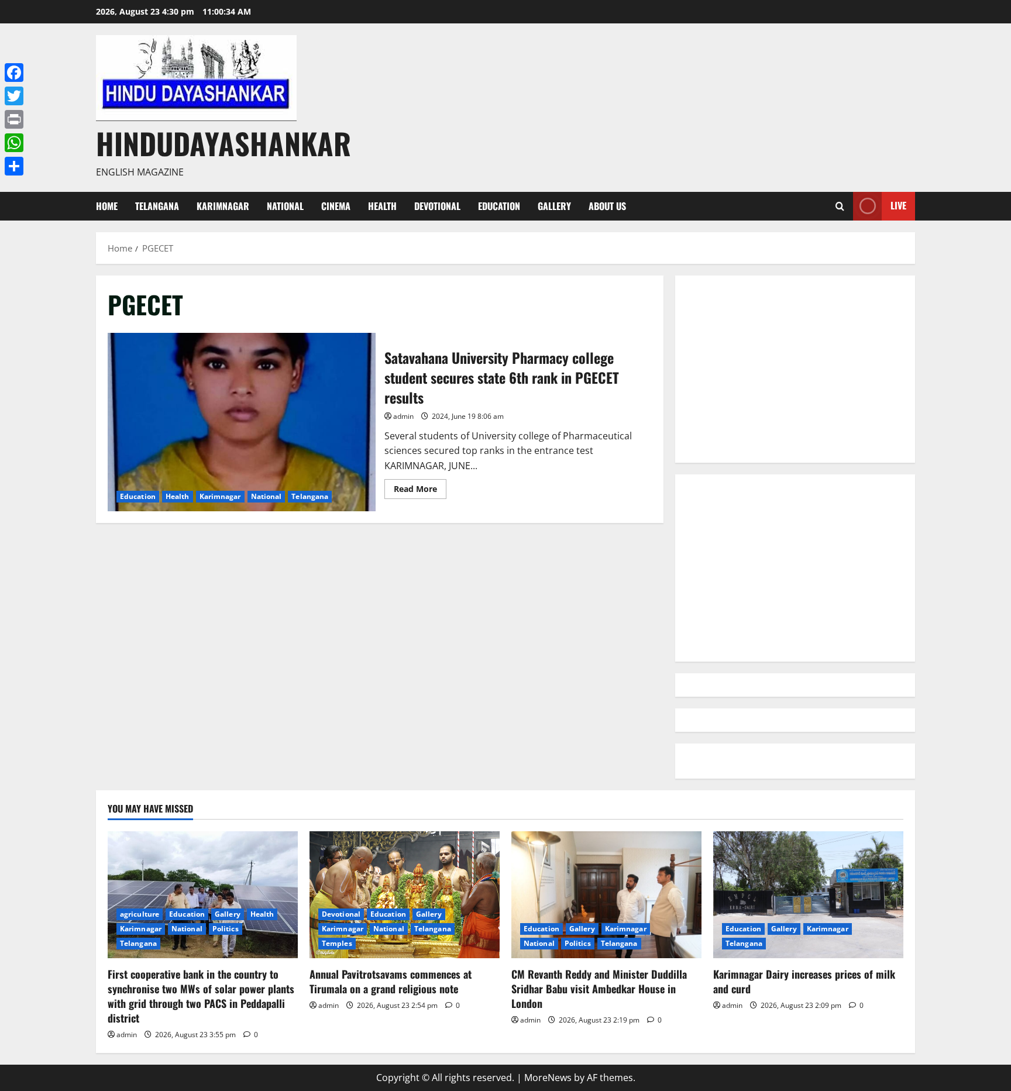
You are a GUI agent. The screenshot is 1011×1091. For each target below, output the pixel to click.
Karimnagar (223, 206)
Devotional (437, 206)
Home (107, 206)
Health (382, 206)
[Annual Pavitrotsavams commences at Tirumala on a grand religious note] (405, 894)
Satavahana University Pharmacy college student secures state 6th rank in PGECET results (242, 422)
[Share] (14, 166)
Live (898, 205)
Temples (337, 943)
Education (499, 206)
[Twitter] (14, 96)
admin (403, 416)
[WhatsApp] (14, 142)
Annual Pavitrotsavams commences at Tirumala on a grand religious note (391, 981)
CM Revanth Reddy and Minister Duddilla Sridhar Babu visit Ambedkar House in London (599, 988)
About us (607, 206)
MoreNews (548, 1077)
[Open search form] (839, 206)
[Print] (14, 119)
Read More (420, 491)
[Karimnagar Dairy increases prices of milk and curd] (808, 894)
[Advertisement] (795, 369)
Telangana (157, 206)
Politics (225, 929)
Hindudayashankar (223, 142)
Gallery (554, 206)
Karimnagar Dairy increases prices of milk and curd (804, 981)
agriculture (139, 914)
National (285, 206)
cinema (335, 206)
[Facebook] (14, 72)
